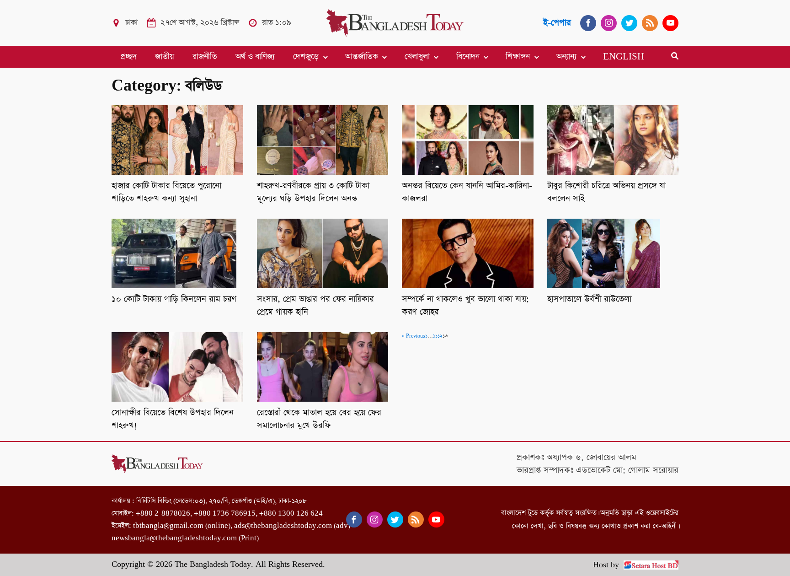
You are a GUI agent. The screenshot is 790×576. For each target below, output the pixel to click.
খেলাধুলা (417, 56)
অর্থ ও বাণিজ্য (255, 56)
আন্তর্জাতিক (361, 56)
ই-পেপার (557, 22)
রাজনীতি (204, 56)
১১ (435, 336)
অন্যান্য (566, 56)
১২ (440, 336)
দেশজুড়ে (306, 56)
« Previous (413, 336)
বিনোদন (468, 56)
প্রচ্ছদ (129, 56)
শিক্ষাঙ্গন (518, 56)
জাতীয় (164, 56)
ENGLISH (623, 56)
